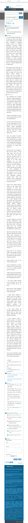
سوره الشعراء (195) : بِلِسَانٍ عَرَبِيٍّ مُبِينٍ (13, 408)
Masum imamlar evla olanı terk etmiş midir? (14, 469)
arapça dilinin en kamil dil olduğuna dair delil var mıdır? (14, 380)
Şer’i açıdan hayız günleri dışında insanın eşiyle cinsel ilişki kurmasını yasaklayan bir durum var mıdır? (14, 481)
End (12, 462)
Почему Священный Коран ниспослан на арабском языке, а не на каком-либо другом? (14, 427)
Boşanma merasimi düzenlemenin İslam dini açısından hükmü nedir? (14, 486)
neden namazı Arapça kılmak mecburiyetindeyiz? (12, 376)
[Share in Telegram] (10, 23)
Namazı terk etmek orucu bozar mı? (12, 471)
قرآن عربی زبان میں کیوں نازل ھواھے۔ (14, 431)
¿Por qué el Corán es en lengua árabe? (14, 418)
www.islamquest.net (19, 5)
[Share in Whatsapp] (6, 23)
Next (10, 462)
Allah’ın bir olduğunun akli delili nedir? (13, 477)
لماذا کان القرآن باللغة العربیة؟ (14, 435)
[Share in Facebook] (13, 23)
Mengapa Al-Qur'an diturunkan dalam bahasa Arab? (14, 422)
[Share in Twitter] (11, 23)
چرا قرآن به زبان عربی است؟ (14, 415)
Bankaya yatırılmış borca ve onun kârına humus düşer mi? (14, 475)
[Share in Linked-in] (8, 23)
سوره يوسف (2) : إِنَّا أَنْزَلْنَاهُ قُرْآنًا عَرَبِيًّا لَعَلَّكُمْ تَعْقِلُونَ (14, 385)
